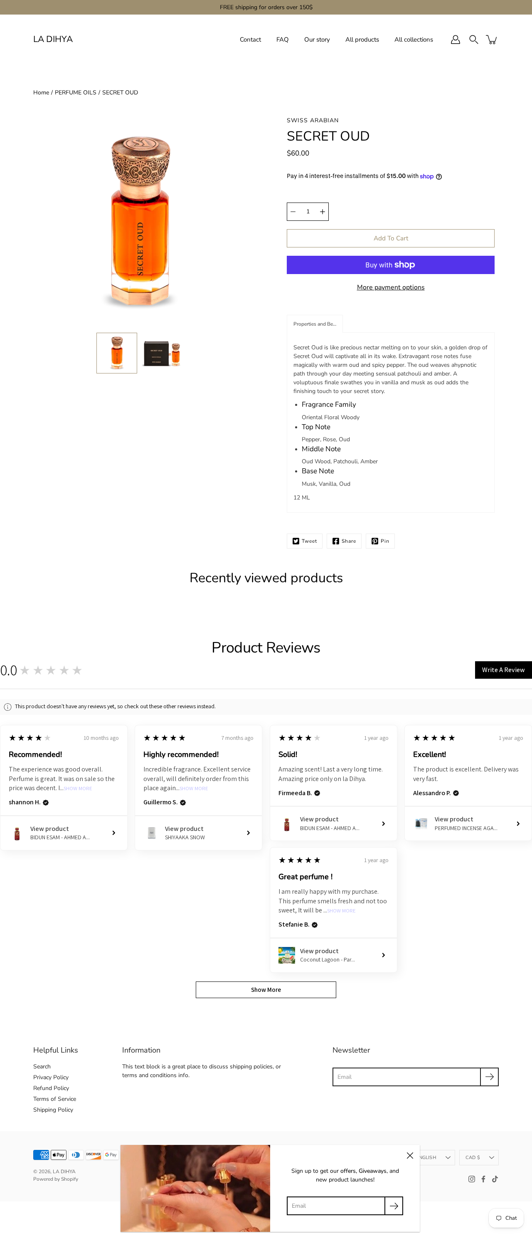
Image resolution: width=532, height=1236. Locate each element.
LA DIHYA (53, 39)
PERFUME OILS (75, 92)
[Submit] (489, 1077)
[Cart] (492, 39)
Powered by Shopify (55, 1179)
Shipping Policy (53, 1110)
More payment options (391, 287)
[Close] (410, 1155)
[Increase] (322, 212)
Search (42, 1066)
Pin (385, 541)
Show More (78, 788)
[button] (315, 324)
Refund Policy (51, 1088)
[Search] (473, 39)
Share (349, 541)
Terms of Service (54, 1099)
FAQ (282, 39)
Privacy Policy (51, 1077)
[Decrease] (293, 212)
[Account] (455, 39)
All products (362, 39)
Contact (250, 39)
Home (41, 92)
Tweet (309, 541)
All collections (413, 39)
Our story (317, 39)
